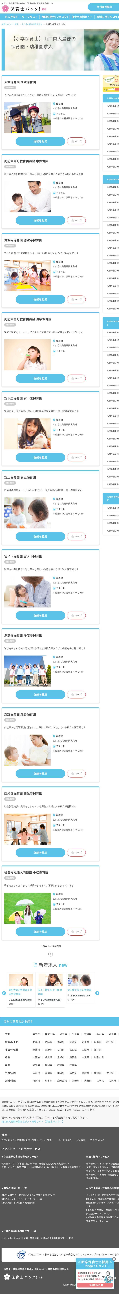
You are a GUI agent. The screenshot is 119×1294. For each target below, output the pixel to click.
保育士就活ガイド (82, 16)
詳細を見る (40, 141)
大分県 (88, 1080)
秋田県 (110, 1042)
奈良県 (85, 1057)
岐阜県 (61, 1065)
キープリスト (30, 16)
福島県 (61, 1042)
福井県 (97, 1049)
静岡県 (48, 1065)
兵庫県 (48, 1057)
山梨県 (85, 1049)
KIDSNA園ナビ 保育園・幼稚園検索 (18, 1202)
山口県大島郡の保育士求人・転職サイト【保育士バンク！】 (33, 1121)
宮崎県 (100, 1080)
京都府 (61, 1057)
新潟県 (36, 1049)
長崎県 (75, 1080)
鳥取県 (85, 1073)
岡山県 (48, 1073)
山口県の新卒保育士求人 (32, 24)
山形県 (97, 1042)
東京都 (36, 1034)
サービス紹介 (65, 1140)
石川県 (61, 1049)
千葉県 (75, 1034)
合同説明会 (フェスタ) (55, 16)
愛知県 (36, 1065)
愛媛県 (97, 1073)
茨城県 (88, 1034)
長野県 (48, 1049)
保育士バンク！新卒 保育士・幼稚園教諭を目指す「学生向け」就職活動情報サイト (42, 1167)
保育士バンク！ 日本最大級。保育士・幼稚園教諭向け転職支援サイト (35, 1163)
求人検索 (81, 1140)
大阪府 (36, 1057)
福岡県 (36, 1080)
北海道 (36, 1042)
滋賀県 (73, 1057)
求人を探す (11, 16)
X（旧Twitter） (97, 1140)
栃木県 (100, 1034)
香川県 (110, 1073)
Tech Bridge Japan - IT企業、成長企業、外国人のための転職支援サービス (37, 1238)
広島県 (36, 1073)
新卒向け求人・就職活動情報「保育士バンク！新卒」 (28, 1140)
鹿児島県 (62, 1080)
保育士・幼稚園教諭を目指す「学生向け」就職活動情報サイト (36, 1269)
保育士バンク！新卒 (10, 24)
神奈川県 (50, 1034)
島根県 (73, 1073)
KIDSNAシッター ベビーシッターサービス (22, 1199)
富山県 (73, 1049)
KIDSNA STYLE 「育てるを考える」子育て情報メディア (28, 1195)
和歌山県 (99, 1057)
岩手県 (85, 1042)
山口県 (61, 1073)
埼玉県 (63, 1034)
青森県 (73, 1042)
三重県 (73, 1065)
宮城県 (48, 1042)
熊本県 (48, 1080)
